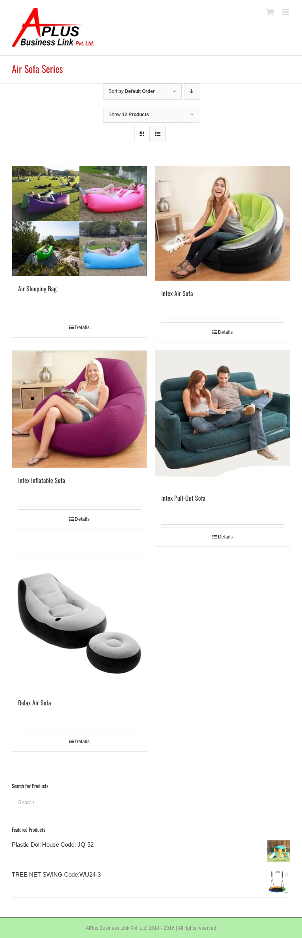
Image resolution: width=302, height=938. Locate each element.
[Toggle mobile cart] (270, 12)
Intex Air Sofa (177, 293)
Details (82, 327)
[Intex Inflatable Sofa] (79, 409)
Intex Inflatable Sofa (41, 480)
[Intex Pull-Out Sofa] (222, 418)
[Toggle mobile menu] (286, 12)
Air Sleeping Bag (37, 288)
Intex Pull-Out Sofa (183, 498)
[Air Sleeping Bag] (79, 221)
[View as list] (157, 134)
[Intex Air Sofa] (222, 223)
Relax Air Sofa (34, 702)
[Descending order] (191, 91)
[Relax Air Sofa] (79, 622)
